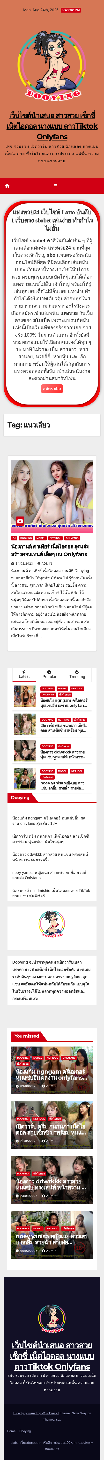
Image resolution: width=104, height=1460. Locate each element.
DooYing (26, 538)
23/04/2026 (29, 1196)
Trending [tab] (77, 677)
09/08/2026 (29, 1086)
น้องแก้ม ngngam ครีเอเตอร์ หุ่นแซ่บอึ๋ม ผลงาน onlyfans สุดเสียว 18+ (63, 705)
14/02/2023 (25, 563)
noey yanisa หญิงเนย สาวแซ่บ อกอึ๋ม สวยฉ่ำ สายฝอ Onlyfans (62, 788)
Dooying (25, 1431)
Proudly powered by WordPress (35, 1413)
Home (11, 1431)
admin (47, 563)
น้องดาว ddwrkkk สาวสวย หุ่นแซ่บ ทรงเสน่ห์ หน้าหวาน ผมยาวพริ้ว (62, 757)
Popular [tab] (49, 677)
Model (41, 538)
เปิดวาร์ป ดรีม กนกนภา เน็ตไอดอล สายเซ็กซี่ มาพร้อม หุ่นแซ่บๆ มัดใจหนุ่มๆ (64, 730)
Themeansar (51, 1419)
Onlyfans (72, 538)
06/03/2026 (29, 1251)
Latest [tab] (24, 676)
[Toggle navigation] (55, 186)
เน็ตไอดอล (65, 694)
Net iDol (55, 538)
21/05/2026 (29, 1141)
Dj (14, 538)
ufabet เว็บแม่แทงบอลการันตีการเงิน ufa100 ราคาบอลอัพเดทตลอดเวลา (52, 1446)
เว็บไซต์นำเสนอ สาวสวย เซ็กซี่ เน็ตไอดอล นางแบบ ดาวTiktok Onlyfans (52, 126)
